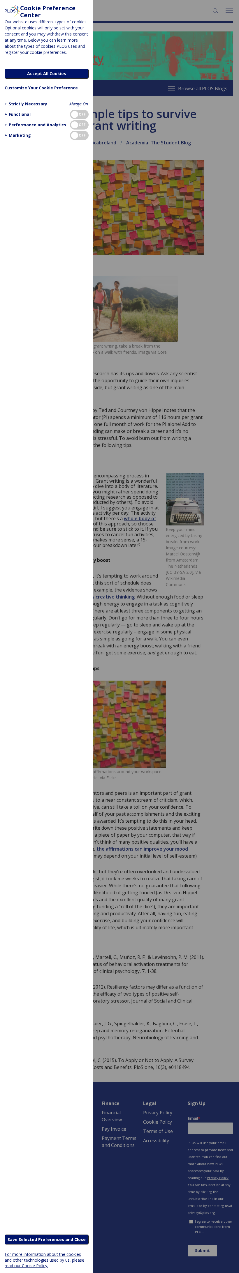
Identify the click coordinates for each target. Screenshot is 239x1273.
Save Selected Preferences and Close (47, 1239)
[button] (26, 104)
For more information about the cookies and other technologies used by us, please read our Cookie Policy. (44, 1259)
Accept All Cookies (46, 73)
